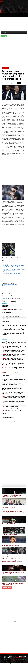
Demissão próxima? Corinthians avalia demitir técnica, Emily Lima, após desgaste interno (12, 562)
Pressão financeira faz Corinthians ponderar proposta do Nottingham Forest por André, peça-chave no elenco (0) (13, 374)
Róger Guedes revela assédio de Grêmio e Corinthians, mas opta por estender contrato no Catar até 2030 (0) (14, 379)
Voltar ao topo (14, 663)
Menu (5, 32)
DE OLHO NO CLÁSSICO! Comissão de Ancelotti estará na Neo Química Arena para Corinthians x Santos (13, 267)
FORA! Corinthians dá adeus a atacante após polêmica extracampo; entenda (12, 496)
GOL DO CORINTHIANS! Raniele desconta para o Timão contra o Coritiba (13, 584)
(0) (12, 311)
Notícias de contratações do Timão (10, 284)
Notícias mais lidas (6, 285)
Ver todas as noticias (7, 587)
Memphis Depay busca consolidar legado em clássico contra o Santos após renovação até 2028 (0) (14, 329)
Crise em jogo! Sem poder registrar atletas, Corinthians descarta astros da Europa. (11, 544)
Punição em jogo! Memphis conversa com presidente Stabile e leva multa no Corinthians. (14, 513)
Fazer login (4, 36)
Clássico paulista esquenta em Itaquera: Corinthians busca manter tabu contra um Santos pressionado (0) (13, 320)
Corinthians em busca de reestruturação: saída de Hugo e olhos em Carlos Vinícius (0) (14, 347)
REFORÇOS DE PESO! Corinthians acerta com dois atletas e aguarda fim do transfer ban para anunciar (13, 524)
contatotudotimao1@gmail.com (17, 657)
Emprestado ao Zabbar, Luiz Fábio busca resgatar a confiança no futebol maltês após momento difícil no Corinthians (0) (14, 342)
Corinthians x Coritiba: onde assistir (10, 534)
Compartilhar (12, 82)
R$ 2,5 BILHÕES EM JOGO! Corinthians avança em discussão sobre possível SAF (13, 507)
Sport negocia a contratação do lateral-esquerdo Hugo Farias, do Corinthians (13, 555)
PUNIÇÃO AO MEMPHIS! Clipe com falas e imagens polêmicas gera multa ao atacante (13, 573)
